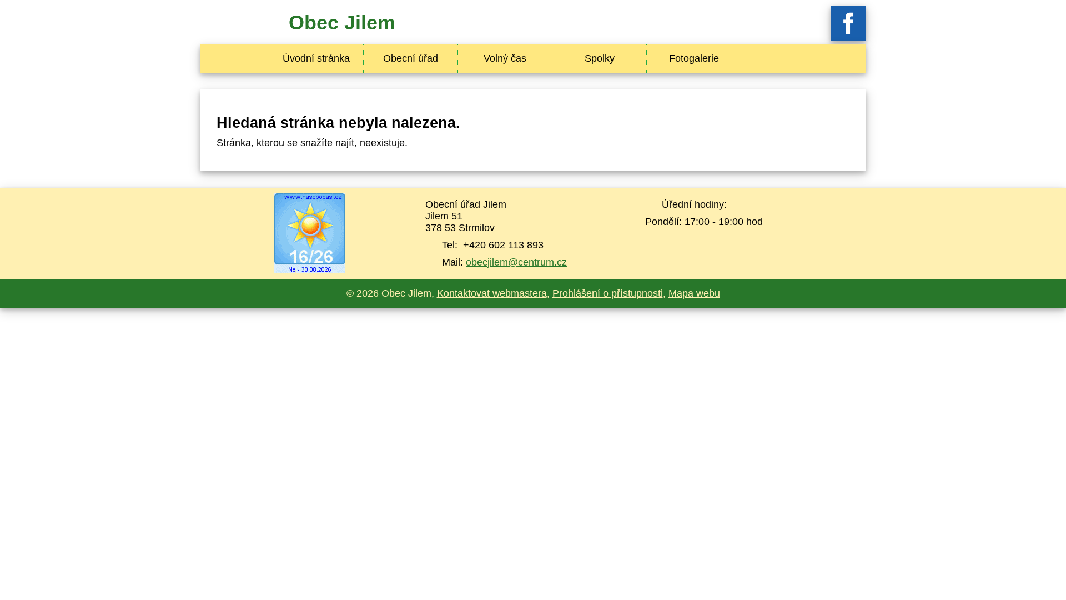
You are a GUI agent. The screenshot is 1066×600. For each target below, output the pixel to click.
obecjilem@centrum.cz (516, 262)
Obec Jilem (342, 22)
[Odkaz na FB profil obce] (848, 37)
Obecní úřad (410, 58)
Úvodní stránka (316, 58)
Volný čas (505, 58)
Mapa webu (694, 293)
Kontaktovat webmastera (492, 293)
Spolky (600, 58)
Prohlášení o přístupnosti (607, 293)
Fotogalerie (694, 58)
